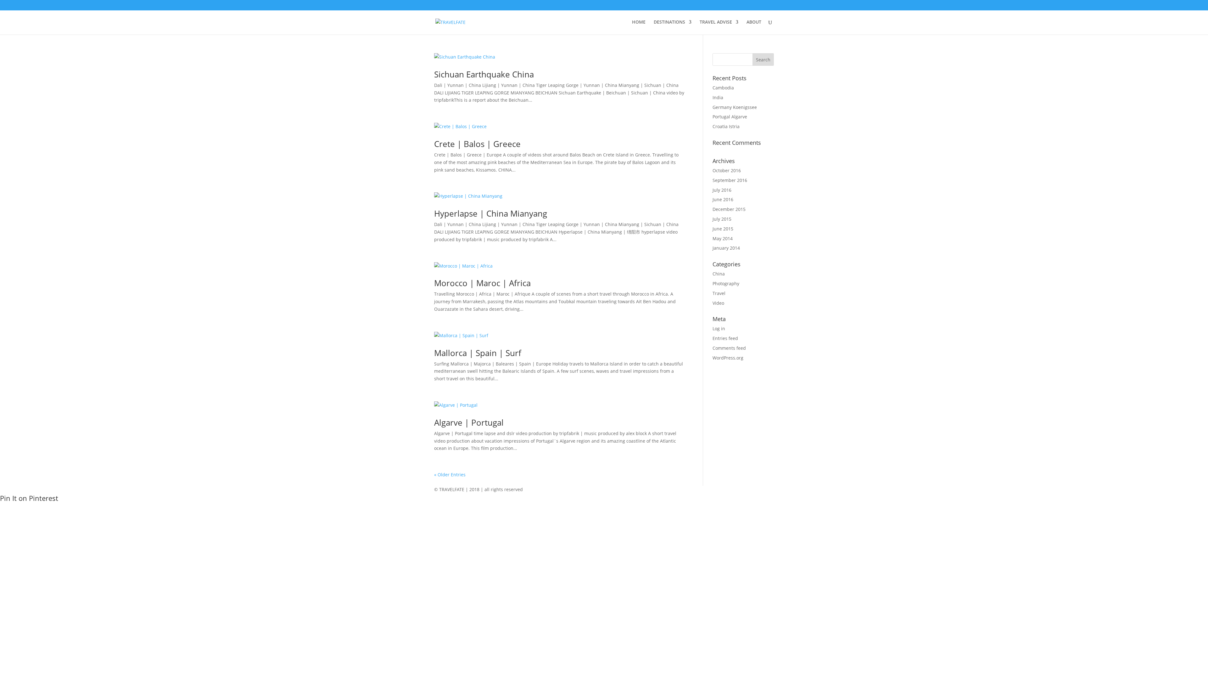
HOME (639, 22)
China (719, 274)
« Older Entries (450, 475)
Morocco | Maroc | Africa (482, 283)
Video (718, 303)
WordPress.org (728, 358)
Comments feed (729, 348)
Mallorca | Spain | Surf (477, 353)
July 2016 (722, 190)
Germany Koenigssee (735, 107)
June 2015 (723, 229)
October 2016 (727, 170)
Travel (719, 293)
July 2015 (722, 219)
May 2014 (723, 238)
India (718, 97)
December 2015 (729, 209)
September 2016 (730, 180)
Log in (719, 329)
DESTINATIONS (669, 22)
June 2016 (723, 199)
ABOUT (754, 22)
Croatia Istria (726, 126)
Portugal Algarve (730, 117)
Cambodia (723, 88)
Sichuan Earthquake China (484, 74)
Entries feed (725, 338)
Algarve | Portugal (469, 422)
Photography (726, 283)
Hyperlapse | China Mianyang (490, 213)
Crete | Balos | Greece (477, 144)
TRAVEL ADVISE (716, 22)
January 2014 (726, 248)
